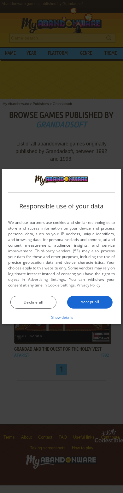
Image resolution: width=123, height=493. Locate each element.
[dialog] (61, 246)
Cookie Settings (61, 285)
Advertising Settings (46, 279)
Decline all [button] (33, 302)
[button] (61, 317)
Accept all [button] (90, 302)
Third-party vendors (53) (57, 251)
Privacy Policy (88, 285)
